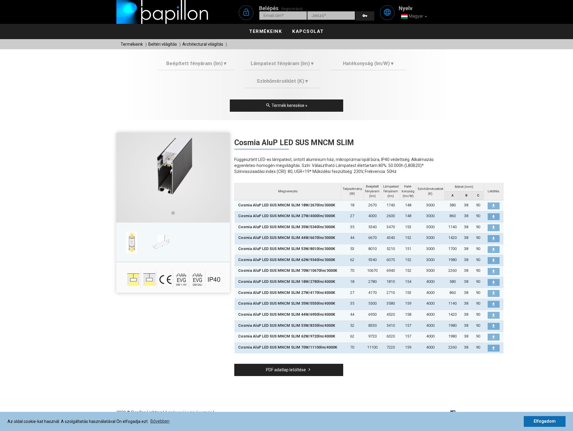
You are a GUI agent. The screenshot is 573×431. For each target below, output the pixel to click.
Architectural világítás (202, 44)
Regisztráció (292, 9)
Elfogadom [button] (545, 421)
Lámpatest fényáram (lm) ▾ (282, 63)
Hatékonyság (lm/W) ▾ (368, 63)
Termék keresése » (286, 105)
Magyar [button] (416, 16)
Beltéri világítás (162, 44)
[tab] (196, 65)
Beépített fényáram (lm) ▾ (196, 63)
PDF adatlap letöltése (289, 369)
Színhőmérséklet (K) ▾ (282, 81)
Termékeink (265, 31)
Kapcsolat (308, 31)
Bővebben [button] (160, 421)
